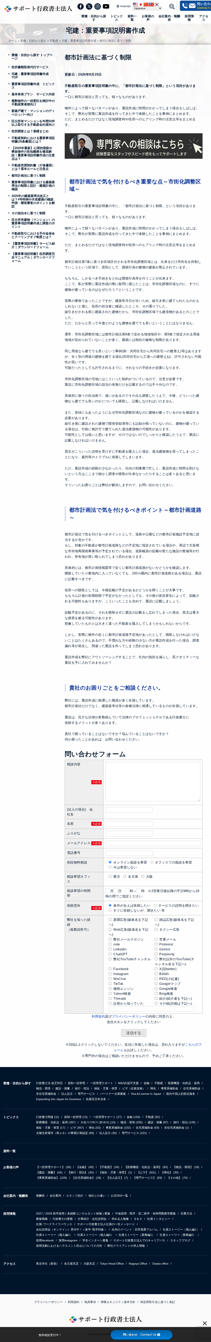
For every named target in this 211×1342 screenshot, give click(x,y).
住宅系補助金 (191, 1088)
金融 (146, 1083)
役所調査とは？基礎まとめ (30, 131)
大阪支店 (89, 1263)
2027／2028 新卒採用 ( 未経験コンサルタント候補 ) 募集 (73, 1213)
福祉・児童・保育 (105, 1088)
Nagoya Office (138, 1263)
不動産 (158, 1083)
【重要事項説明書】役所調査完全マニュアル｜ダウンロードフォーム (33, 257)
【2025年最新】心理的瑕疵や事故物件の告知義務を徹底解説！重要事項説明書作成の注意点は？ (33, 153)
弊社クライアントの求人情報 (126, 1245)
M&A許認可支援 (128, 1083)
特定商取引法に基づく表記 (157, 1302)
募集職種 (42, 1218)
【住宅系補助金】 (86, 1177)
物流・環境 (43, 1088)
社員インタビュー (158, 1218)
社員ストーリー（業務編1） (136, 1234)
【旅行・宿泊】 (80, 1172)
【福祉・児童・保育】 (115, 1172)
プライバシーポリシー (128, 1016)
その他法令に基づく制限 (29, 213)
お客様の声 (148, 17)
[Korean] (157, 4)
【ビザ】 (146, 1172)
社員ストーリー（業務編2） (178, 1234)
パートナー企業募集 (113, 1093)
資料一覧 (132, 17)
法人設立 (67, 1093)
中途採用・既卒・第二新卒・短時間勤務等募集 (145, 1213)
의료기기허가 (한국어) (98, 1122)
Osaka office (160, 1263)
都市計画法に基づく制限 (29, 175)
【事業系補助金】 (51, 1177)
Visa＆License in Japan (146, 1093)
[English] (135, 4)
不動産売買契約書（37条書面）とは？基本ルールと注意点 (33, 166)
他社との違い (97, 1195)
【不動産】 (109, 1167)
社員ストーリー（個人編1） (181, 1229)
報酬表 (40, 1195)
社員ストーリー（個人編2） (54, 1234)
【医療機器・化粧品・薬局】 (146, 1167)
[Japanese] (141, 4)
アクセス (203, 17)
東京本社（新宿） (47, 1263)
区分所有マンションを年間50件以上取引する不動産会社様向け (33, 122)
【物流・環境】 (186, 1167)
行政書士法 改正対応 (49, 1083)
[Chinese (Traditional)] (151, 4)
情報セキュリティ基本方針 (118, 1302)
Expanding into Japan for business (58, 1099)
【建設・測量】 (49, 1172)
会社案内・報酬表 (169, 17)
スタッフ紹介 (74, 1195)
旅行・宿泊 (82, 1088)
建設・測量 (62, 1088)
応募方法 (186, 1213)
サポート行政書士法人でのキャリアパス (139, 1240)
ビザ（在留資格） (133, 1088)
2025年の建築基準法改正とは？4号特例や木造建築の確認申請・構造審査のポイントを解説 (33, 201)
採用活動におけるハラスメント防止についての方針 (69, 1245)
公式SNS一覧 (119, 1195)
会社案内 (55, 1195)
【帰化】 (170, 1172)
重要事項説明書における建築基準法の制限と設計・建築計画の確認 (33, 185)
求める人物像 (120, 1218)
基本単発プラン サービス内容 (33, 94)
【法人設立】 (117, 1177)
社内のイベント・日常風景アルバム (135, 1229)
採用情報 (189, 17)
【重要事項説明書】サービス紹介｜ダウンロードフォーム (33, 245)
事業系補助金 (169, 1088)
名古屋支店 (71, 1263)
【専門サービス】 (147, 1177)
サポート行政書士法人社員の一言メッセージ (106, 1224)
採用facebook (45, 1240)
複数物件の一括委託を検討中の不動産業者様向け (33, 102)
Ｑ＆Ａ (138, 1218)
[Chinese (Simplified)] (146, 4)
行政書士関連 (47, 1117)
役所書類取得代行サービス (30, 67)
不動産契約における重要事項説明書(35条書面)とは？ (33, 139)
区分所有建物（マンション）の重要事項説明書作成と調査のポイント (33, 223)
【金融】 (85, 1167)
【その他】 (177, 1177)
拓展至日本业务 (96, 1099)
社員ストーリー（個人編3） (95, 1234)
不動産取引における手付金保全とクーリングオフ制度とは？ (33, 235)
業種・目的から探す (93, 17)
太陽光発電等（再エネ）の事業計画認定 (65, 1133)
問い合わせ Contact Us (139, 1334)
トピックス (116, 17)
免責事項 (90, 1302)
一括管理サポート (101, 1083)
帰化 (153, 1088)
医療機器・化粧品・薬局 (184, 1083)
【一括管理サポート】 (53, 1167)
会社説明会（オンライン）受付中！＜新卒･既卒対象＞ (71, 1229)
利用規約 (98, 1016)
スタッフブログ (180, 1240)
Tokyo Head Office (112, 1263)
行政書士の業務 (63, 1218)
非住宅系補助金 (46, 1093)
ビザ (77, 1127)
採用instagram (68, 1240)
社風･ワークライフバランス (54, 1224)
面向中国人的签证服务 (180, 1093)
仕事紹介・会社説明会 (92, 1218)
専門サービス (86, 1093)
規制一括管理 (76, 1083)
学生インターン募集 (95, 1240)
